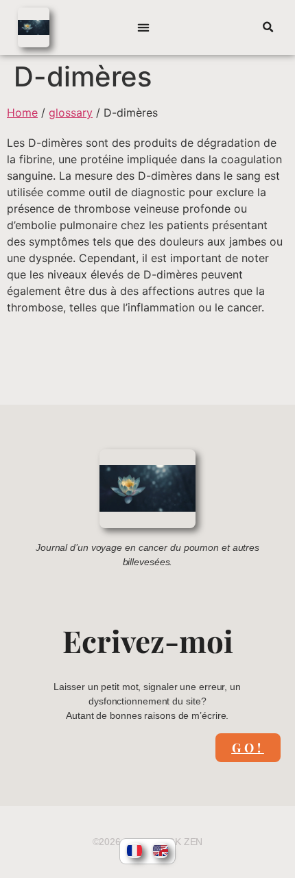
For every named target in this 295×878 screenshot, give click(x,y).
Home (22, 112)
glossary (71, 112)
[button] (143, 28)
